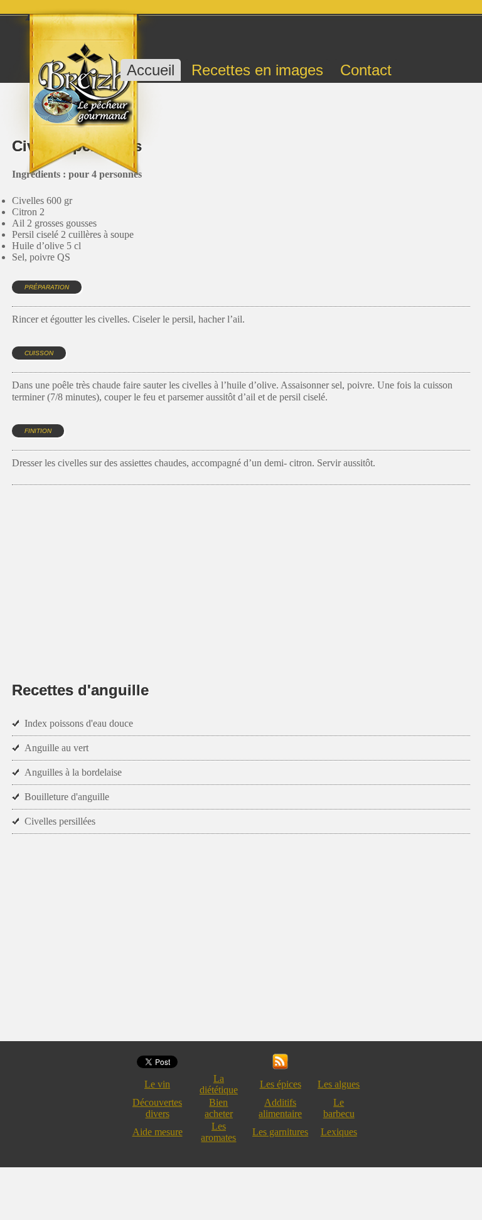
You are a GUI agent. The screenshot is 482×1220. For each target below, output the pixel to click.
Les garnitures (280, 1131)
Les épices (280, 1084)
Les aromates (218, 1132)
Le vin (157, 1084)
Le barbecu (339, 1108)
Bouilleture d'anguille (66, 796)
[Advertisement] (240, 565)
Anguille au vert (56, 747)
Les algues (339, 1084)
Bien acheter (219, 1108)
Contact (366, 70)
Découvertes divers (157, 1108)
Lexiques (339, 1131)
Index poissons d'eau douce (78, 723)
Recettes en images (257, 70)
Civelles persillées (59, 821)
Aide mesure (157, 1131)
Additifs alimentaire (280, 1108)
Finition (37, 430)
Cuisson (38, 353)
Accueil (150, 70)
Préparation (46, 287)
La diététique (219, 1084)
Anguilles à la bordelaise (73, 772)
